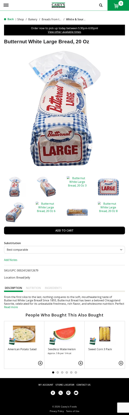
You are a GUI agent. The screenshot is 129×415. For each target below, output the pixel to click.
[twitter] (60, 393)
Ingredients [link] (53, 288)
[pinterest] (68, 393)
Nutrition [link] (33, 288)
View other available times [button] (64, 32)
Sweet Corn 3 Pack (100, 349)
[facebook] (53, 393)
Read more (11, 307)
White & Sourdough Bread (83, 19)
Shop (20, 19)
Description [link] (13, 288)
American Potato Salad (22, 349)
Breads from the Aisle (55, 19)
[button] (15, 187)
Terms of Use (72, 411)
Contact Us (83, 385)
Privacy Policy (57, 411)
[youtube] (76, 393)
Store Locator (64, 385)
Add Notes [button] (10, 260)
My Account (45, 385)
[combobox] (64, 249)
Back (10, 19)
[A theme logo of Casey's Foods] (58, 4)
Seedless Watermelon (62, 349)
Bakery (32, 19)
